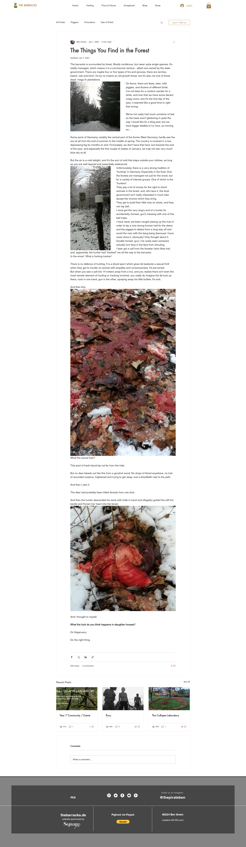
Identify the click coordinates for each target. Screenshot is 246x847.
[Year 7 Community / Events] (76, 698)
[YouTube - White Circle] (129, 795)
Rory (108, 715)
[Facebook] (122, 795)
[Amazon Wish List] (136, 795)
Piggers (74, 22)
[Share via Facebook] (71, 657)
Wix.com (179, 820)
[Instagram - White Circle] (109, 795)
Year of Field (107, 22)
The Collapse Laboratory (165, 715)
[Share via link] (92, 657)
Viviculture (89, 22)
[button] (208, 5)
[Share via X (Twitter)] (78, 657)
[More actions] (174, 42)
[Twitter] (116, 795)
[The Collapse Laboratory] (169, 698)
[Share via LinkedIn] (85, 657)
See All (187, 682)
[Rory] (123, 698)
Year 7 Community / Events (75, 715)
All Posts (60, 22)
